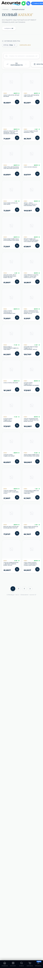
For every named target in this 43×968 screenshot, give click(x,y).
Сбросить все (25, 45)
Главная (5, 9)
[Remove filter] (14, 45)
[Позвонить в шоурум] (28, 3)
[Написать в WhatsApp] (24, 3)
